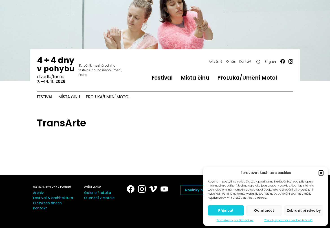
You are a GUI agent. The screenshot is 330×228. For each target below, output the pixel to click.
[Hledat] (258, 62)
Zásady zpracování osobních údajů (288, 220)
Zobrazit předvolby (304, 210)
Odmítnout (264, 210)
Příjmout (225, 210)
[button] (321, 173)
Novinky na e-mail (201, 190)
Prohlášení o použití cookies (234, 220)
